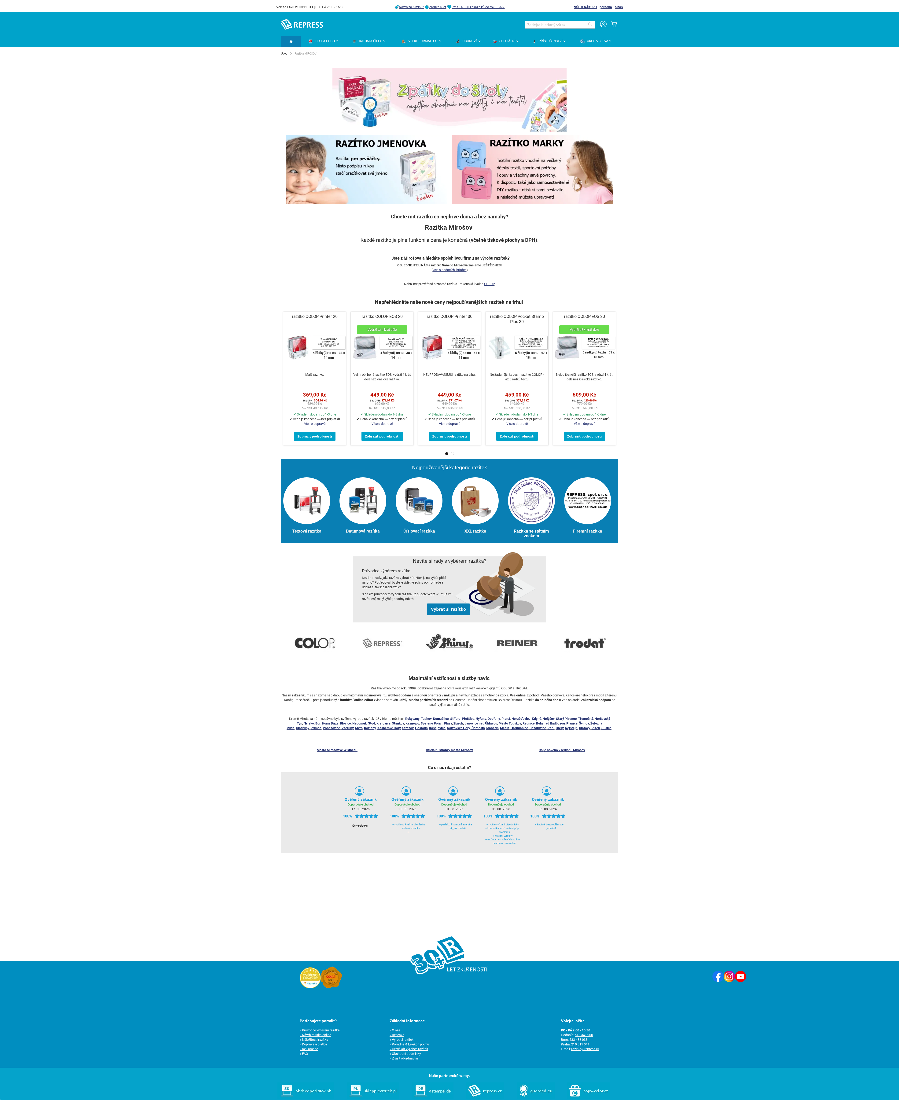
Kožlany (370, 728)
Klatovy (584, 728)
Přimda (316, 728)
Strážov (408, 728)
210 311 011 (580, 1044)
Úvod (284, 53)
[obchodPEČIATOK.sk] (305, 1098)
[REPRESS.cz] (485, 1098)
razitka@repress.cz (585, 1049)
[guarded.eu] (536, 1098)
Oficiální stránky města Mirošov (449, 750)
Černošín (478, 728)
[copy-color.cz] (588, 1098)
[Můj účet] (603, 25)
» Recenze (397, 1035)
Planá (505, 719)
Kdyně (536, 719)
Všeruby (348, 728)
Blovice (345, 723)
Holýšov (549, 719)
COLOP (489, 284)
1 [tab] (446, 453)
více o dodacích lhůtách (450, 270)
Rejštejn (571, 728)
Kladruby (302, 728)
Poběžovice (331, 728)
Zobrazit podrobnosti (315, 436)
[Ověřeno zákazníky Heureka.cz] (310, 987)
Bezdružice (538, 728)
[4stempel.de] (432, 1098)
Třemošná (585, 719)
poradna (606, 7)
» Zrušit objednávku (404, 1058)
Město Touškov (510, 723)
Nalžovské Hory (458, 728)
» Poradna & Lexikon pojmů (409, 1044)
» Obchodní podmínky (405, 1054)
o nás (619, 7)
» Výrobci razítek (401, 1039)
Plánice (572, 723)
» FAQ (304, 1054)
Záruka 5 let (437, 7)
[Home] (291, 41)
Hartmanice (519, 728)
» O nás (395, 1030)
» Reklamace (309, 1049)
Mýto (359, 728)
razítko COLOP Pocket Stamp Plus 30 (517, 319)
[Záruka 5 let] (331, 987)
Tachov (426, 719)
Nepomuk (359, 723)
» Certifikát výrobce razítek (409, 1049)
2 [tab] (452, 453)
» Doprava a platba (313, 1044)
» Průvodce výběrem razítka (320, 1030)
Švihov (584, 723)
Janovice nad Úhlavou (480, 723)
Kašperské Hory (389, 728)
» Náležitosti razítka (314, 1039)
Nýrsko (309, 723)
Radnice (529, 723)
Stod (371, 723)
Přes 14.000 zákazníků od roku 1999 (478, 7)
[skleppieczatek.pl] (373, 1098)
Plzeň (596, 728)
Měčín (504, 728)
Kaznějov (412, 723)
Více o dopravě (314, 424)
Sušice (606, 728)
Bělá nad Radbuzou (550, 723)
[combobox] (560, 25)
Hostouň (421, 728)
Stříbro (455, 719)
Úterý (560, 728)
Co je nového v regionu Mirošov (562, 750)
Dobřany (494, 719)
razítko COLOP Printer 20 (315, 316)
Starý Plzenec (566, 719)
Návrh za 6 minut (411, 7)
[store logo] (302, 24)
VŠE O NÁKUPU (585, 7)
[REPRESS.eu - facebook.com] (718, 981)
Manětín (492, 728)
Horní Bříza (330, 723)
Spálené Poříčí (431, 723)
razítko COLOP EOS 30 (584, 316)
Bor (318, 723)
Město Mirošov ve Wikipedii (337, 750)
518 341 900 (584, 1035)
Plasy (448, 723)
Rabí (551, 728)
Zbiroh (458, 723)
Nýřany (481, 719)
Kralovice (383, 723)
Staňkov (398, 723)
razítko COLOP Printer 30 (449, 316)
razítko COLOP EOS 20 (382, 316)
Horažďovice (521, 719)
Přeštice (468, 719)
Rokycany (412, 719)
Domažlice (441, 719)
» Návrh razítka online (315, 1035)
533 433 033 (578, 1039)
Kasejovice (437, 728)
